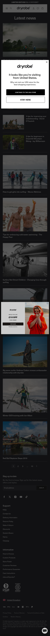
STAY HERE (25, 99)
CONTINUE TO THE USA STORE (25, 92)
